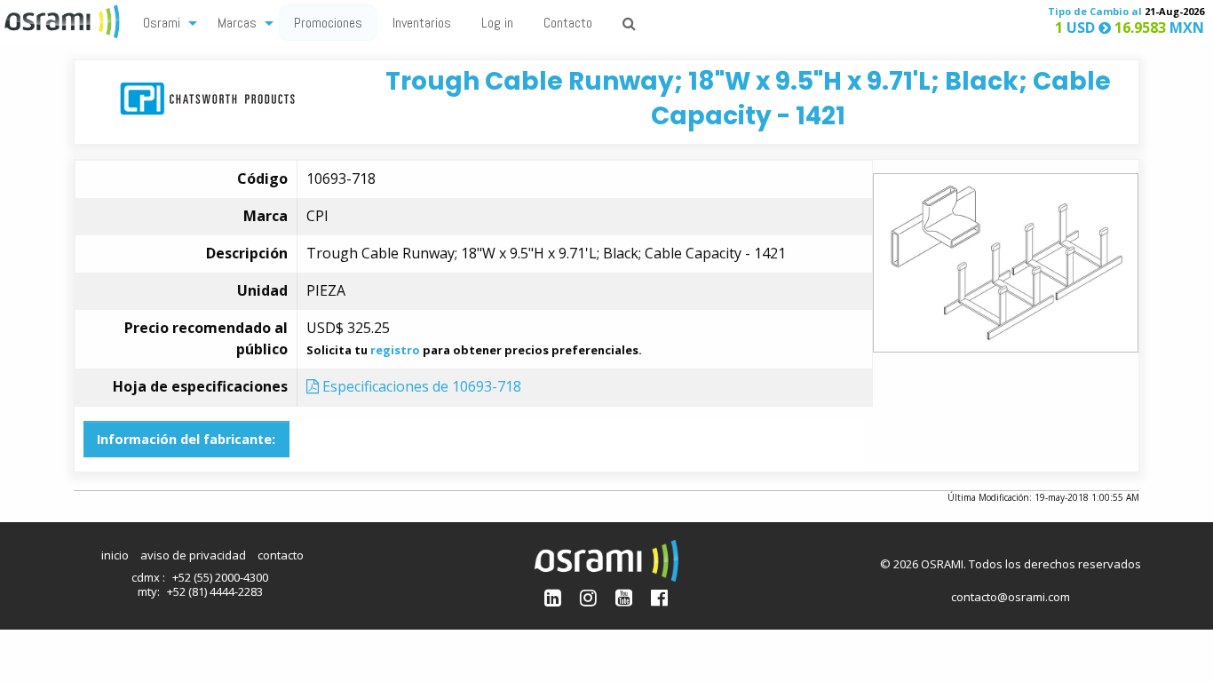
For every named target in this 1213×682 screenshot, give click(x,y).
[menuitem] (165, 22)
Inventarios (421, 22)
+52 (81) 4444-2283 (215, 591)
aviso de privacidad (193, 555)
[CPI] (207, 97)
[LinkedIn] (552, 597)
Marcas (237, 22)
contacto (281, 555)
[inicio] (64, 19)
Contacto (567, 22)
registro (395, 350)
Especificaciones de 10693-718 (420, 386)
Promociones (328, 22)
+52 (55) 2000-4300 (220, 577)
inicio (115, 555)
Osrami (161, 22)
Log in (497, 22)
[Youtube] (623, 597)
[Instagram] (588, 597)
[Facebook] (659, 597)
